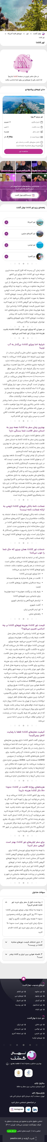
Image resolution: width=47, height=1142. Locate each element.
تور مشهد (38, 991)
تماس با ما (36, 1131)
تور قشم (20, 991)
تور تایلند (38, 1009)
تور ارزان (20, 1024)
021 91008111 (38, 1093)
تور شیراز (20, 1000)
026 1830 (39, 1083)
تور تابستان (18, 1029)
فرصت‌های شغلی (19, 1131)
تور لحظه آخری (17, 1033)
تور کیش (38, 1000)
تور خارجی (38, 1033)
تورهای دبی (19, 996)
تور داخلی (38, 1024)
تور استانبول (37, 1005)
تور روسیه (19, 1005)
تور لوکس (38, 1029)
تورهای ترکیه (37, 1038)
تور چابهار (38, 996)
